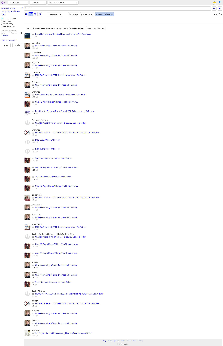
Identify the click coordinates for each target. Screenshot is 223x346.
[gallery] (35, 14)
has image (7, 21)
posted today (8, 24)
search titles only (9, 18)
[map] (39, 14)
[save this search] (220, 8)
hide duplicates (9, 26)
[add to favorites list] (33, 33)
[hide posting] (36, 36)
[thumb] (31, 14)
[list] (26, 14)
